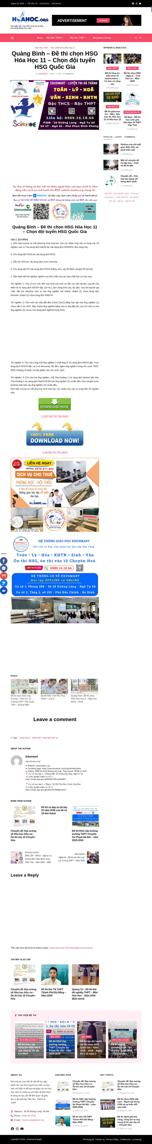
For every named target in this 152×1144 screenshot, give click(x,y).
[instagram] (136, 3)
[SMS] (3, 583)
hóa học (135, 193)
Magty (39, 1139)
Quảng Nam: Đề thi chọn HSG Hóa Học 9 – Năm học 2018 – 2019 (84, 699)
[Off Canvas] (12, 38)
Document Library (102, 38)
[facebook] (133, 3)
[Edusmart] (17, 761)
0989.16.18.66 (29, 1115)
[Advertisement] (55, 156)
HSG (127, 193)
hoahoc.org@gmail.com (33, 1120)
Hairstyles (56, 4)
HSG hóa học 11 (50, 738)
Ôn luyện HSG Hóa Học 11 (63, 48)
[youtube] (140, 3)
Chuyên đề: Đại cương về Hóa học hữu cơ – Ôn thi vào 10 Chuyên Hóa (84, 1085)
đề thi (121, 201)
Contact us (100, 1139)
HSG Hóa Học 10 (132, 112)
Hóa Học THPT (77, 38)
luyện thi (135, 197)
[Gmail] (3, 575)
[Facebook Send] (3, 568)
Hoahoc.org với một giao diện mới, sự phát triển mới (131, 147)
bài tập (109, 193)
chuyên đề (118, 193)
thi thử (113, 201)
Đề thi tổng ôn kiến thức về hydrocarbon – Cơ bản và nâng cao (112, 78)
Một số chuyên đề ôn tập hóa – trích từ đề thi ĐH (130, 163)
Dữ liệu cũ (32, 4)
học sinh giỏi (122, 197)
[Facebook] (3, 561)
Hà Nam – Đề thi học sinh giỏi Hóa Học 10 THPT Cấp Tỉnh (132, 121)
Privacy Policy (112, 1139)
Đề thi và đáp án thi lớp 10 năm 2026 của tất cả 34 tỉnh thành (54, 810)
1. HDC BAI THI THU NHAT (55, 416)
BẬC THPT (112, 68)
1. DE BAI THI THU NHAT (55, 452)
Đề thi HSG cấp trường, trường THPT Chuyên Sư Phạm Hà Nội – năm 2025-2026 (60, 1047)
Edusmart (43, 74)
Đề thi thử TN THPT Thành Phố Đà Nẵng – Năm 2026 (53, 992)
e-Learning (136, 1139)
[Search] (140, 38)
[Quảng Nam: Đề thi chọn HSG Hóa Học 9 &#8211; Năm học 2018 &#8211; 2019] (84, 686)
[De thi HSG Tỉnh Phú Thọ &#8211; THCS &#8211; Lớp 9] (54, 686)
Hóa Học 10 (112, 107)
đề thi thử (130, 201)
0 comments (68, 74)
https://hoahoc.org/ (33, 761)
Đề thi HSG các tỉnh (121, 1040)
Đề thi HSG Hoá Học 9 (29, 1040)
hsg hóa (37, 738)
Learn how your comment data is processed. (71, 948)
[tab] (108, 138)
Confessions (125, 1139)
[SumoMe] (3, 590)
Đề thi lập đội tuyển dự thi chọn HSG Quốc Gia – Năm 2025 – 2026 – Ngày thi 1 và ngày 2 (91, 1047)
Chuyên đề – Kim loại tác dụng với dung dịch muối (129, 178)
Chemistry (44, 4)
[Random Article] (135, 37)
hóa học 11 (25, 738)
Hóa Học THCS (53, 38)
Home (40, 38)
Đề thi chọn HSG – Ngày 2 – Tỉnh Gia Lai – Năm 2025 (132, 77)
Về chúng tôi (88, 1139)
